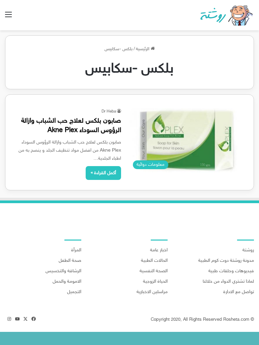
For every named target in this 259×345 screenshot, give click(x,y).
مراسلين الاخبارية (152, 292)
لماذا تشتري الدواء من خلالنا (228, 281)
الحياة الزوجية (155, 281)
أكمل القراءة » (103, 173)
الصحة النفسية (154, 271)
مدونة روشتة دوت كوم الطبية (226, 260)
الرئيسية (143, 49)
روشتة (248, 250)
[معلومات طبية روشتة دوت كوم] (224, 15)
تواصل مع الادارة (238, 292)
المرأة (76, 250)
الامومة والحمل (67, 281)
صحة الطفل (70, 260)
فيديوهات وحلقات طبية (231, 271)
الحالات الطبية (154, 260)
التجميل (74, 292)
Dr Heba (109, 111)
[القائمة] (8, 17)
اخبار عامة (159, 250)
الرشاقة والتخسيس (63, 271)
